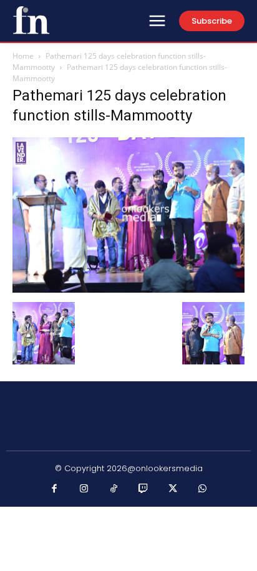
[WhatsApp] (203, 489)
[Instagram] (84, 489)
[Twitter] (173, 489)
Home (23, 56)
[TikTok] (114, 489)
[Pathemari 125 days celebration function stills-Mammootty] (128, 289)
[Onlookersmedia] (31, 20)
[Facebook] (55, 489)
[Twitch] (143, 489)
